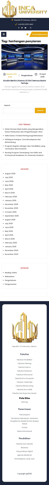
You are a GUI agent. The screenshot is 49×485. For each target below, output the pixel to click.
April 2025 (9, 235)
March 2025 (10, 239)
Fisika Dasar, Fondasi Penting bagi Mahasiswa (24, 136)
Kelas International (24, 431)
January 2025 (10, 246)
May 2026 (9, 185)
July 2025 (9, 223)
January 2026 (10, 200)
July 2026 (9, 177)
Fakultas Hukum (24, 367)
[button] (3, 34)
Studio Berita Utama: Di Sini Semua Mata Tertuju (24, 81)
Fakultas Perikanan (24, 371)
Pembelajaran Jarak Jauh (24, 459)
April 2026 (9, 189)
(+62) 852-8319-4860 (25, 24)
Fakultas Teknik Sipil (24, 382)
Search (7, 105)
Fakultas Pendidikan (24, 360)
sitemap (24, 402)
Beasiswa (24, 447)
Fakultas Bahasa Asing (24, 386)
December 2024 (11, 250)
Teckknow (24, 470)
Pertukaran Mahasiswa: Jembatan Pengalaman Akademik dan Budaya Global (24, 421)
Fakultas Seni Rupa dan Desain (24, 393)
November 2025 (11, 208)
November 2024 (11, 254)
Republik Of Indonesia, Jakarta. (25, 20)
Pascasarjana (24, 415)
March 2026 (10, 193)
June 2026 (9, 181)
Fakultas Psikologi (24, 363)
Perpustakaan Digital (24, 451)
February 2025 (11, 243)
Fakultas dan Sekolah (24, 444)
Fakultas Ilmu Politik (24, 389)
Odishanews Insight (24, 462)
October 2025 (11, 212)
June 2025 (9, 227)
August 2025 (10, 220)
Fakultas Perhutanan (24, 375)
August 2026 (10, 173)
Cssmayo (24, 466)
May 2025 (9, 231)
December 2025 (11, 204)
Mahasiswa (9, 276)
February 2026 (11, 197)
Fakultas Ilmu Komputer (24, 378)
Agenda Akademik (24, 455)
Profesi (24, 427)
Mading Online (11, 273)
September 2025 (12, 216)
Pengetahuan (27, 75)
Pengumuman (10, 284)
